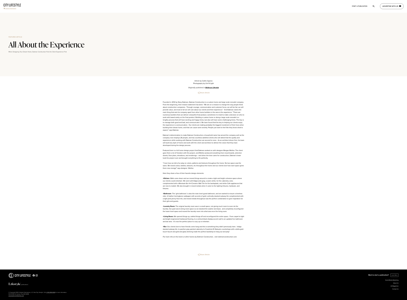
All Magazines (395, 286)
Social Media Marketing (392, 280)
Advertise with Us (390, 6)
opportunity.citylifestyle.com (16, 296)
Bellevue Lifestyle (212, 88)
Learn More (394, 275)
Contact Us (395, 289)
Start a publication (359, 6)
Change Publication (10, 8)
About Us (396, 283)
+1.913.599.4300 (50, 292)
